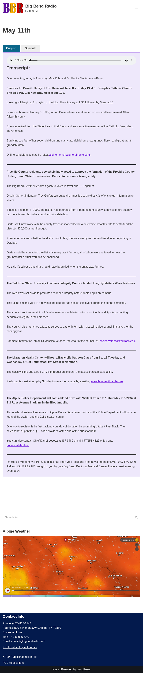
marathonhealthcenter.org (107, 381)
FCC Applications (13, 662)
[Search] (136, 517)
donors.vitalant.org (18, 445)
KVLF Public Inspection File (20, 647)
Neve (55, 669)
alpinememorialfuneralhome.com (69, 154)
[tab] (11, 48)
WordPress (84, 669)
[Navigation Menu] (136, 8)
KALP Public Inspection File (20, 656)
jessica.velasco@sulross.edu (117, 340)
